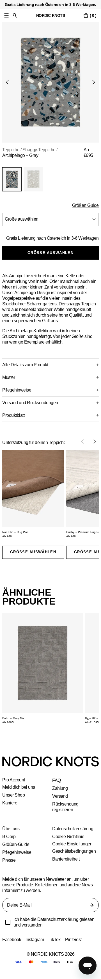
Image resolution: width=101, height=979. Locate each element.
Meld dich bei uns (19, 792)
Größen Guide (85, 205)
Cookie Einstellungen (72, 849)
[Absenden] (92, 911)
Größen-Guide (16, 850)
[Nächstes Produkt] (91, 82)
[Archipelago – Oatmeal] (33, 179)
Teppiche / (12, 149)
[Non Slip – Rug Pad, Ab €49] (33, 494)
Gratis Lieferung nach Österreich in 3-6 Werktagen (61, 240)
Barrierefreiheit (66, 864)
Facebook (11, 945)
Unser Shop (13, 800)
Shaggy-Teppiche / (42, 149)
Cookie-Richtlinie (68, 842)
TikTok (56, 945)
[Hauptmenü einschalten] (6, 15)
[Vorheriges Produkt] (9, 82)
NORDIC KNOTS (51, 15)
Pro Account (14, 785)
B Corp (9, 842)
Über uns (11, 834)
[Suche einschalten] (15, 15)
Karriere (10, 808)
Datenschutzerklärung (73, 834)
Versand (60, 801)
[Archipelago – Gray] (12, 179)
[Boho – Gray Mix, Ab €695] (42, 668)
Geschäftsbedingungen (74, 856)
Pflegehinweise (16, 858)
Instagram (35, 945)
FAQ (56, 786)
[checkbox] (7, 928)
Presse (8, 865)
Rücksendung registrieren (65, 812)
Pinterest (75, 945)
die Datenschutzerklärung (56, 925)
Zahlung (60, 794)
